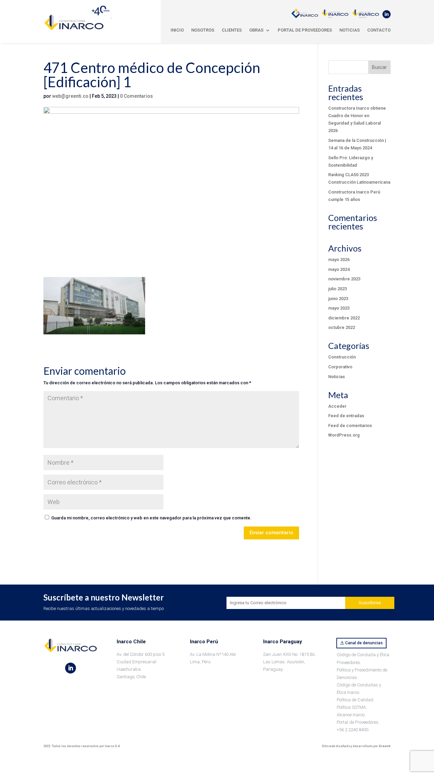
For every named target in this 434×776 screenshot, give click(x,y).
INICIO (177, 30)
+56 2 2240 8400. (353, 729)
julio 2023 (337, 288)
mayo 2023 (339, 308)
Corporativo (340, 366)
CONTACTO (379, 30)
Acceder (337, 406)
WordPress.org (344, 435)
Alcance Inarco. (351, 714)
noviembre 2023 (344, 278)
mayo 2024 (339, 269)
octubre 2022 (341, 327)
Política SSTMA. (352, 707)
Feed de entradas (346, 415)
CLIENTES (232, 30)
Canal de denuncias (364, 643)
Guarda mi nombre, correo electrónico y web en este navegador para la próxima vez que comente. (151, 517)
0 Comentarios (136, 96)
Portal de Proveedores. (358, 722)
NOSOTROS (202, 30)
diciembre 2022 (344, 317)
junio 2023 (338, 298)
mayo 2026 (339, 259)
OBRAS (256, 30)
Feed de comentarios (350, 425)
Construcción (342, 356)
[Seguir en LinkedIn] (70, 668)
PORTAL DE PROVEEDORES (305, 30)
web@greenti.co (70, 96)
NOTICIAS (349, 30)
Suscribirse (370, 602)
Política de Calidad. (355, 699)
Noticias (336, 376)
